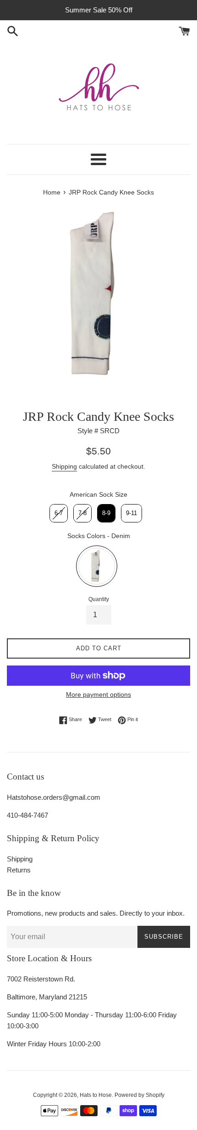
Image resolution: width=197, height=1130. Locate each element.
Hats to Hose (96, 1095)
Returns (19, 870)
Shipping (64, 466)
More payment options (98, 694)
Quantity (98, 599)
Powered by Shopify (139, 1095)
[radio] (58, 513)
